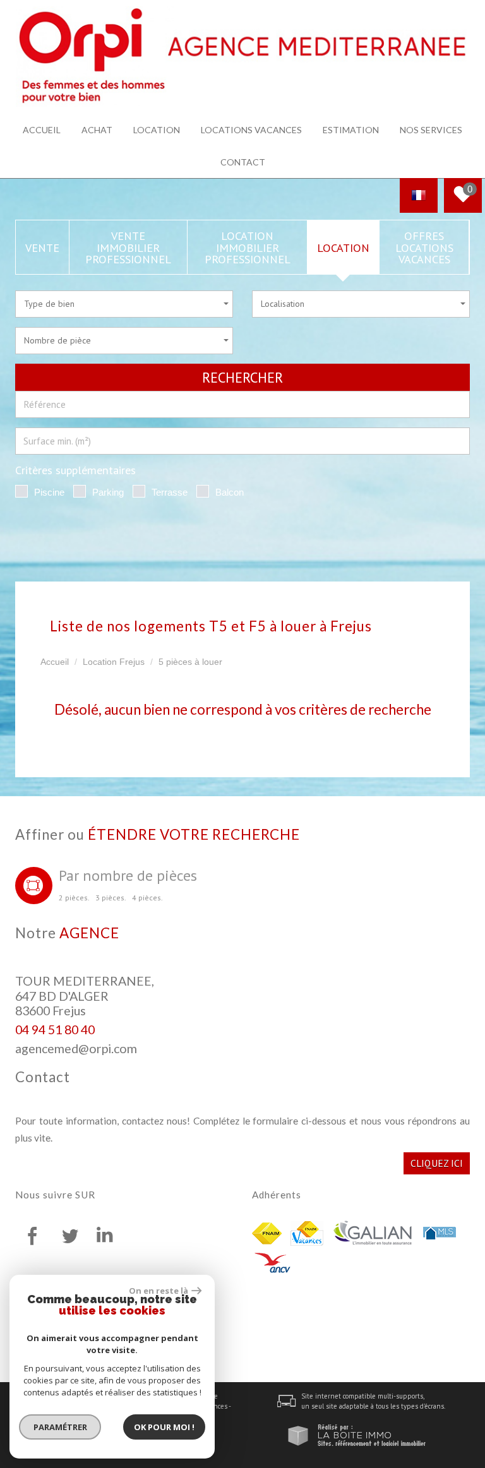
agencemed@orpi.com (76, 1048)
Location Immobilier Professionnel (247, 247)
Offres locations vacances (424, 247)
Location (156, 129)
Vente (42, 247)
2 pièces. (74, 898)
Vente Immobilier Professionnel (128, 247)
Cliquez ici (436, 1163)
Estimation (351, 129)
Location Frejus (114, 662)
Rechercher (242, 377)
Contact (242, 162)
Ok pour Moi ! (164, 1427)
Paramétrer (60, 1427)
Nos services (431, 129)
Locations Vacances (251, 129)
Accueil (42, 129)
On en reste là (158, 1290)
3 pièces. (110, 898)
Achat (96, 129)
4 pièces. (147, 898)
